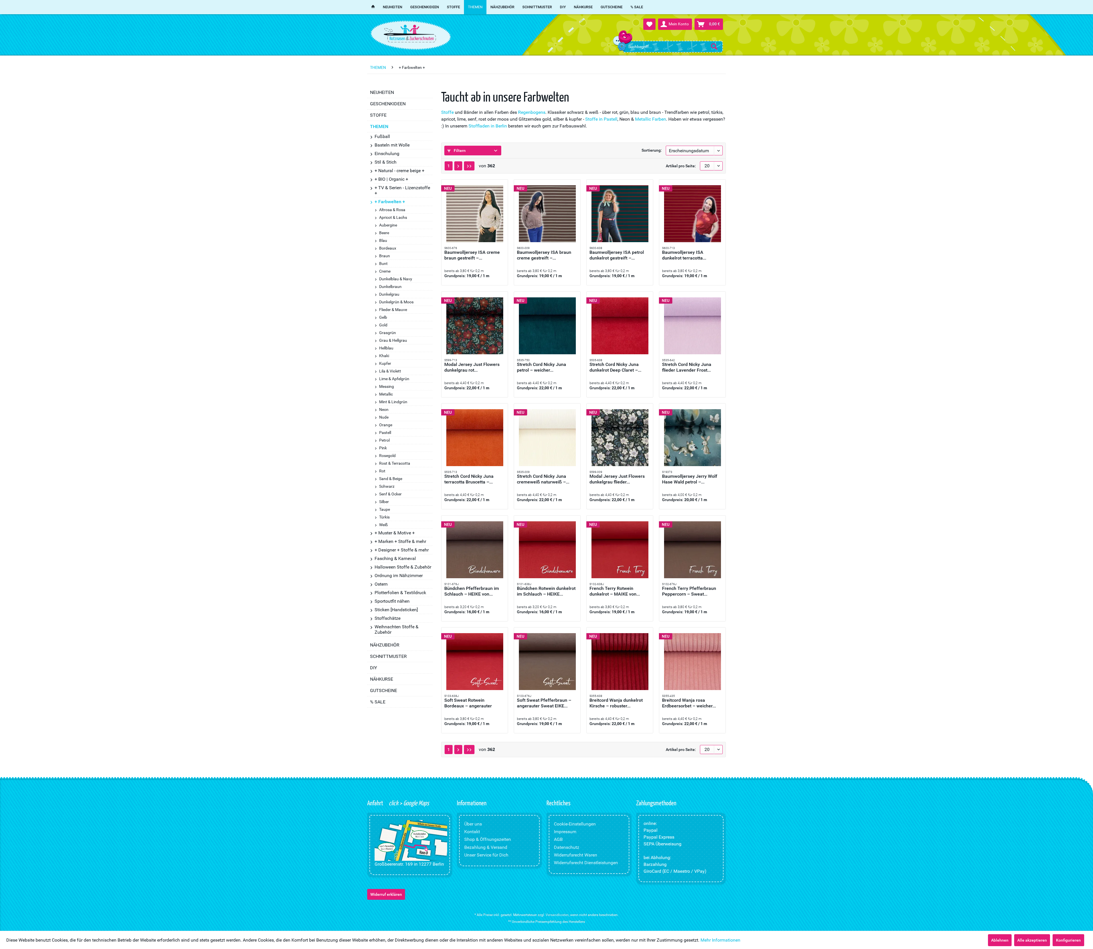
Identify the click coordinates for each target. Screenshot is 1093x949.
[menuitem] (672, 47)
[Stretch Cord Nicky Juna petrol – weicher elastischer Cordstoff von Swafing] (547, 326)
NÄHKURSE (381, 679)
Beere (384, 232)
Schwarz (387, 486)
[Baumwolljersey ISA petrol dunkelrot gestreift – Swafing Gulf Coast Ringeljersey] (619, 213)
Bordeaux (387, 248)
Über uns (473, 824)
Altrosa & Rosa (392, 209)
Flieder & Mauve (393, 309)
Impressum (565, 831)
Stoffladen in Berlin (488, 126)
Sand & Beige (390, 478)
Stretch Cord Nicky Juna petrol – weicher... (541, 367)
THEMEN (379, 126)
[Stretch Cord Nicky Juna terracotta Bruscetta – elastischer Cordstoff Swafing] (474, 437)
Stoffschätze (387, 618)
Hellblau (386, 348)
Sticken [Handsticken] (396, 609)
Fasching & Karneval (395, 558)
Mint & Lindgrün (393, 402)
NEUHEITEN (382, 92)
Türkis (384, 517)
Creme (385, 271)
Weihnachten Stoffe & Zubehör (396, 629)
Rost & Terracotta (394, 463)
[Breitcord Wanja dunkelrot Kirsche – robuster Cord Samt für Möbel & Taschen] (619, 661)
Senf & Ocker (390, 494)
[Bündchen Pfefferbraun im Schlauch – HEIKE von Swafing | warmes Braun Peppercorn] (474, 549)
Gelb (383, 317)
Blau (383, 240)
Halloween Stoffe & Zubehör (403, 567)
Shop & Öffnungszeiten (487, 839)
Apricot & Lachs (393, 217)
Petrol (384, 440)
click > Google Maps (408, 803)
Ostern (381, 584)
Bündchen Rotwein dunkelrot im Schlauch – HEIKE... (546, 591)
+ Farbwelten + (390, 201)
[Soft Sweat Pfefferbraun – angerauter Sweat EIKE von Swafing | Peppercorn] (547, 661)
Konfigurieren (1068, 940)
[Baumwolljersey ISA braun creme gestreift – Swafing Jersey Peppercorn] (547, 213)
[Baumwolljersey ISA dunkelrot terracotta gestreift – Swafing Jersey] (692, 213)
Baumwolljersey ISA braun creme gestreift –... (544, 255)
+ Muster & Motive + (395, 533)
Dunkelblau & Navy (395, 279)
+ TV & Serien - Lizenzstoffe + (402, 190)
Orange (385, 425)
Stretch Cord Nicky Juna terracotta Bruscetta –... (469, 479)
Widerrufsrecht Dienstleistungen (586, 862)
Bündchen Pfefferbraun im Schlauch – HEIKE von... (471, 591)
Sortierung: (652, 150)
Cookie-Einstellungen (575, 824)
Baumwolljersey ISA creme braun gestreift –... (472, 255)
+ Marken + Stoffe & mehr (400, 541)
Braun (384, 256)
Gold (383, 325)
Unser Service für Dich (486, 855)
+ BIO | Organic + (391, 179)
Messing (386, 386)
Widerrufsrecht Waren (575, 855)
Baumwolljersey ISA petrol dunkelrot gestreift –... (616, 255)
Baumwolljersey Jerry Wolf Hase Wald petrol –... (689, 479)
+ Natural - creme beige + (399, 170)
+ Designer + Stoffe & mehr (402, 550)
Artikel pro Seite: (681, 166)
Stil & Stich (385, 162)
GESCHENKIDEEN (388, 103)
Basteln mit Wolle (392, 145)
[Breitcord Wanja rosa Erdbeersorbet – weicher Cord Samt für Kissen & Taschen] (692, 661)
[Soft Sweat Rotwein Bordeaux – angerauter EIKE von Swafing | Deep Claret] (474, 661)
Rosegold (387, 455)
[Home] (373, 7)
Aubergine (388, 225)
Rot (382, 471)
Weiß (383, 524)
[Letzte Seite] (469, 165)
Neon (384, 409)
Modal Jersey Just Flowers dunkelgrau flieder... (617, 479)
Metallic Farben (650, 119)
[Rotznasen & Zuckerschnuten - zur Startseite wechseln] (410, 33)
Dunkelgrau (389, 294)
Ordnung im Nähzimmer (399, 575)
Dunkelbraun (390, 286)
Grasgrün (387, 332)
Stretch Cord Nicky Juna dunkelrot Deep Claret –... (615, 367)
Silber (384, 501)
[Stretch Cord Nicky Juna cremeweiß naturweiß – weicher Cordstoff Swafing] (547, 437)
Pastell (385, 432)
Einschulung (387, 153)
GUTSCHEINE (383, 690)
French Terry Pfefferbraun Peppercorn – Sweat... (689, 591)
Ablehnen (999, 940)
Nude (384, 417)
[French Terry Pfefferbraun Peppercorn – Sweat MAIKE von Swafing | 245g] (692, 549)
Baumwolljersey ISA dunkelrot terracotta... (684, 255)
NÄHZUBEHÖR (384, 645)
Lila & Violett (390, 371)
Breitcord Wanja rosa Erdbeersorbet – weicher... (689, 703)
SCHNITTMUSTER (388, 656)
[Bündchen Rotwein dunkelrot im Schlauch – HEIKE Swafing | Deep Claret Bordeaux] (547, 549)
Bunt (383, 263)
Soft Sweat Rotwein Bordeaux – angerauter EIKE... (468, 703)
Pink (383, 448)
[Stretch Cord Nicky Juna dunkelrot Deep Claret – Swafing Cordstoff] (619, 326)
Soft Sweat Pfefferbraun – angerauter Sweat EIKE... (544, 703)
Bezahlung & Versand (485, 847)
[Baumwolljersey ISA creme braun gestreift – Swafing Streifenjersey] (474, 213)
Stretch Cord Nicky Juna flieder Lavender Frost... (686, 367)
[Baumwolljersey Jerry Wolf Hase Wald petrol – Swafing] (692, 437)
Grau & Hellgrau (393, 340)
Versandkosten (557, 915)
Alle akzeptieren (1032, 940)
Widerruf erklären (386, 894)
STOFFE (378, 115)
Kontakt (472, 831)
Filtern (459, 150)
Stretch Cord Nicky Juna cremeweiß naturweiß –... (543, 479)
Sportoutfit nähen (392, 601)
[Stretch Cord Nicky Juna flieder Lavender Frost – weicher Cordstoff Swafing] (692, 326)
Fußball (382, 136)
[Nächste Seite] (458, 165)
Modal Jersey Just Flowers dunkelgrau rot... (472, 367)
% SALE (377, 702)
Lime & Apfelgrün (394, 378)
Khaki (384, 355)
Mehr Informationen (720, 940)
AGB (558, 839)
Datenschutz (566, 847)
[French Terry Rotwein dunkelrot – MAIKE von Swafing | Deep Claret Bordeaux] (619, 549)
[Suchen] (714, 46)
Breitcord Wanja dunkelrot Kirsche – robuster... (616, 703)
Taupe (384, 509)
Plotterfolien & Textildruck (400, 592)
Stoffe (447, 112)
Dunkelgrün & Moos (396, 302)
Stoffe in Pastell (601, 119)
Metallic (386, 394)
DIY (373, 667)
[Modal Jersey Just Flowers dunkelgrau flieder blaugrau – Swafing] (619, 437)
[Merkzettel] (649, 24)
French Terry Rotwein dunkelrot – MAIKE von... (614, 591)
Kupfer (385, 363)
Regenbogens (531, 112)
